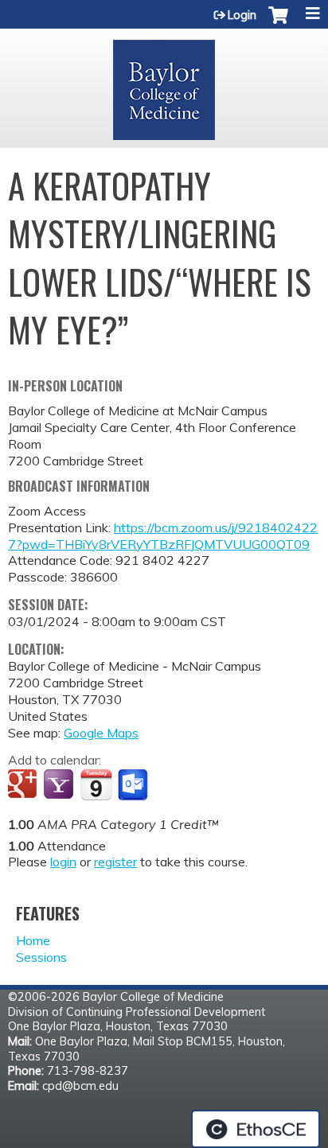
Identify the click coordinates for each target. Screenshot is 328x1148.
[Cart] (278, 23)
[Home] (164, 84)
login (63, 862)
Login (242, 15)
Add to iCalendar (96, 784)
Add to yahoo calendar (60, 785)
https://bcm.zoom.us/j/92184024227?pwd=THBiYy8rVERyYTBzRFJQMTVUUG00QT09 (163, 536)
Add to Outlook (134, 785)
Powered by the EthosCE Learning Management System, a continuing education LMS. (255, 1129)
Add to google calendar (24, 785)
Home (33, 940)
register (115, 862)
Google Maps (101, 733)
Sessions (41, 957)
